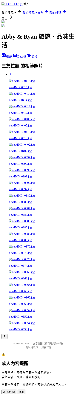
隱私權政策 (32, 347)
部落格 (22, 56)
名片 (34, 56)
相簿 (9, 56)
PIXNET (25, 343)
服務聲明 (46, 347)
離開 (21, 392)
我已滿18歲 (9, 392)
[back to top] (4, 336)
